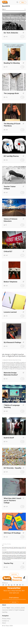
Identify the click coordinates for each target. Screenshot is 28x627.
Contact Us (5, 621)
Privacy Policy (6, 618)
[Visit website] (23, 33)
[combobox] (14, 9)
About (4, 623)
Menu (22, 2)
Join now (14, 602)
